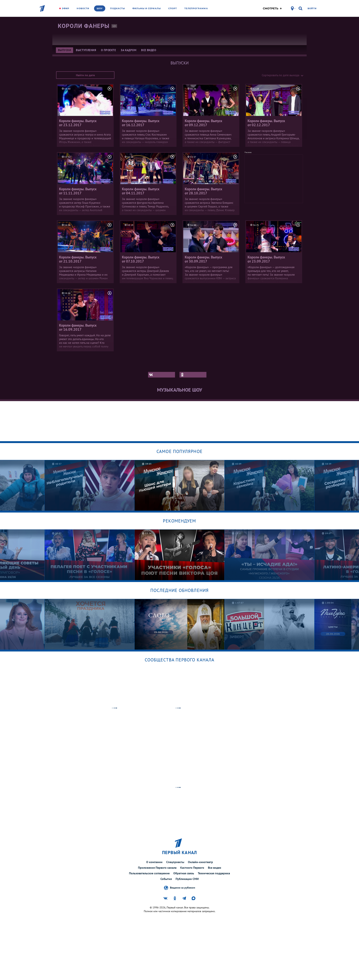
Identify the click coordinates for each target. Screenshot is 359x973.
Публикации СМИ (187, 879)
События (166, 879)
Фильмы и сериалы (146, 8)
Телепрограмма (196, 8)
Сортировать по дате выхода (280, 75)
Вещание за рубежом (182, 887)
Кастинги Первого (192, 867)
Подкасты (117, 8)
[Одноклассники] (193, 375)
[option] (90, 485)
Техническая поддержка (214, 873)
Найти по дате (85, 75)
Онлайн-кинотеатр (200, 862)
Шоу (100, 8)
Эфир (65, 8)
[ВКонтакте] (161, 375)
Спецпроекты (175, 862)
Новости (83, 8)
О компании (154, 862)
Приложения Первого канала (157, 867)
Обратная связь (183, 873)
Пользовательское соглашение (149, 873)
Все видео (214, 867)
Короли (84, 26)
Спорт (172, 8)
